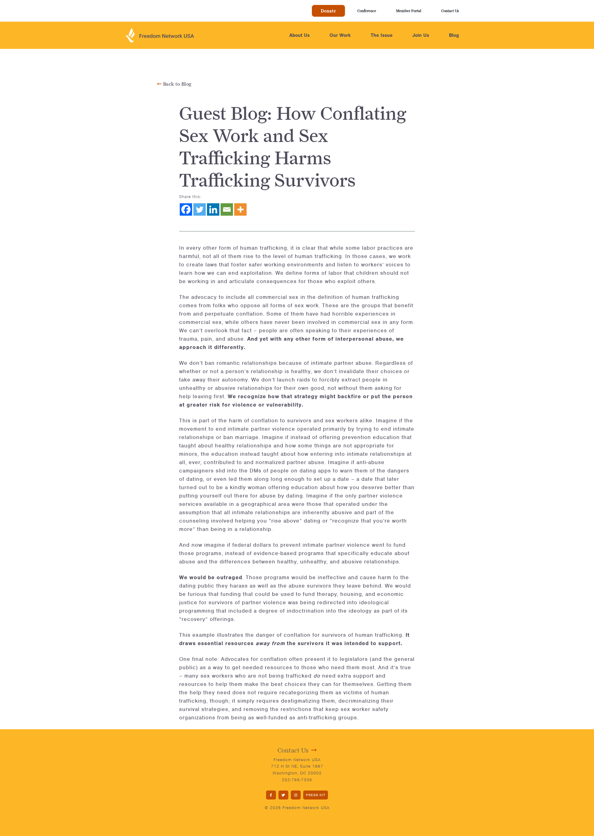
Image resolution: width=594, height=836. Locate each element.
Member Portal (408, 10)
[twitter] (283, 795)
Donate (328, 10)
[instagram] (296, 795)
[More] (240, 209)
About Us (299, 35)
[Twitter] (199, 209)
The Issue (382, 35)
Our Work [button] (340, 35)
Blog (454, 35)
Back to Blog (176, 84)
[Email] (227, 209)
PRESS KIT (315, 795)
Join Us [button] (420, 35)
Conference (366, 10)
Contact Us (450, 10)
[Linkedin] (213, 209)
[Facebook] (186, 209)
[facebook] (271, 795)
